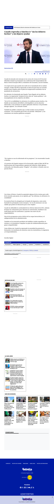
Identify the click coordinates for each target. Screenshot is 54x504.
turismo (31, 244)
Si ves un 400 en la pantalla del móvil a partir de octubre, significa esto (21, 420)
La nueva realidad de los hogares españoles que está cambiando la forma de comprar (32, 406)
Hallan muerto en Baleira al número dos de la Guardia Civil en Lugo (17, 360)
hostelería (38, 244)
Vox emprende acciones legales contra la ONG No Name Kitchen (16, 302)
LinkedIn (36, 250)
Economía (8, 244)
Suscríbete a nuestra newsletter (13, 253)
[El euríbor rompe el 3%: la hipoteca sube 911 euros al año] (45, 399)
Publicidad (25, 463)
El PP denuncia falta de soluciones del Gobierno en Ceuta (27, 27)
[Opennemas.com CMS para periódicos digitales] (27, 495)
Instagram (26, 250)
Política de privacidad (42, 463)
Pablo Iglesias (16, 244)
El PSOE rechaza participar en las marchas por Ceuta (17, 307)
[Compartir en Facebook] (34, 73)
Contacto (8, 463)
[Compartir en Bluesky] (40, 73)
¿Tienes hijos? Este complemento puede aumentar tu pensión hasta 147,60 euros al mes (21, 406)
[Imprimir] (31, 73)
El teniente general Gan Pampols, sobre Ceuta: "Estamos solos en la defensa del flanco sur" (17, 366)
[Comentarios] (26, 73)
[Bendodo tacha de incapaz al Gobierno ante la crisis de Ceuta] (7, 290)
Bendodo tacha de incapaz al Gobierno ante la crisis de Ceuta (17, 290)
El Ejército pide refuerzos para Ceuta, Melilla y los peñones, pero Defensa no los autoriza (16, 387)
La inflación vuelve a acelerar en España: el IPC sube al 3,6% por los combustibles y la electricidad (9, 421)
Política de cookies (16, 463)
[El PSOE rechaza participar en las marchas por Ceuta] (7, 308)
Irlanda (25, 244)
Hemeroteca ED (8, 68)
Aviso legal (32, 463)
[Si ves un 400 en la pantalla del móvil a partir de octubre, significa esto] (21, 413)
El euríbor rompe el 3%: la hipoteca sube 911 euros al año (45, 405)
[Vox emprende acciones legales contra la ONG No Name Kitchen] (7, 302)
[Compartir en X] (37, 73)
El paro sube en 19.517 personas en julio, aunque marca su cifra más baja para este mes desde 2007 (33, 421)
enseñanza (46, 244)
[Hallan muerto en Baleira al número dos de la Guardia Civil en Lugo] (7, 360)
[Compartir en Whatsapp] (48, 73)
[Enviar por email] (29, 73)
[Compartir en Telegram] (42, 73)
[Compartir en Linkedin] (45, 73)
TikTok (31, 250)
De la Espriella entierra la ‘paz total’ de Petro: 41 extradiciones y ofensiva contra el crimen (16, 285)
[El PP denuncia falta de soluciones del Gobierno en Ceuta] (7, 296)
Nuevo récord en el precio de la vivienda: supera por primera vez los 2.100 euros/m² (9, 406)
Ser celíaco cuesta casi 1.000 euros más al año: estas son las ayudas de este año (44, 420)
